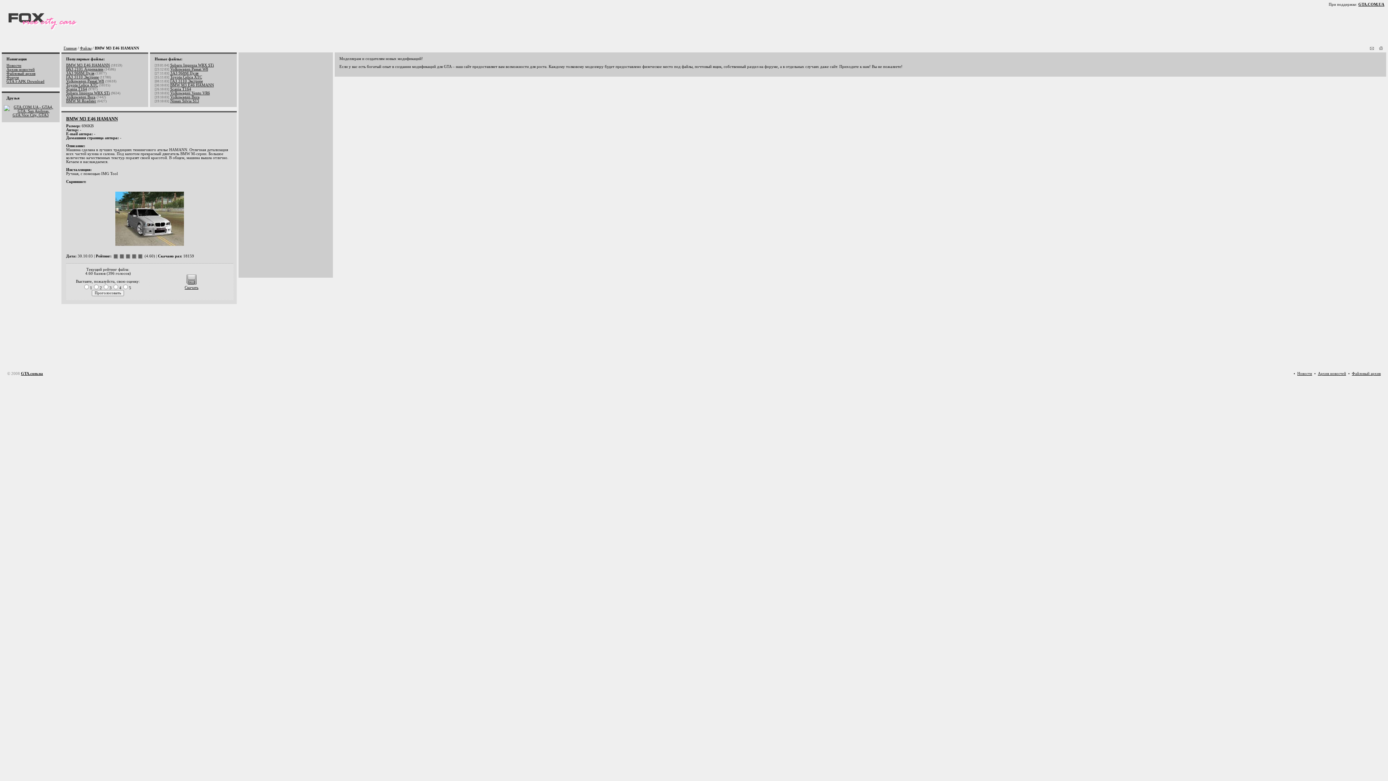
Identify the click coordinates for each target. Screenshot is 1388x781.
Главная (70, 48)
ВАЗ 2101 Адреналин (84, 69)
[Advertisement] (265, 165)
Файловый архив (21, 74)
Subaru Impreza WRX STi (88, 93)
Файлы (85, 48)
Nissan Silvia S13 (184, 101)
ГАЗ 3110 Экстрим (82, 77)
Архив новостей (21, 70)
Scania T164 (76, 89)
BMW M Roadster (81, 101)
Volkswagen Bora (80, 97)
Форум (13, 78)
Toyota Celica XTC (82, 85)
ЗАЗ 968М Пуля (80, 73)
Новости (14, 66)
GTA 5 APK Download (25, 82)
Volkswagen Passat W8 (85, 81)
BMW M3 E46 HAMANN (88, 65)
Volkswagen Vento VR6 (190, 93)
